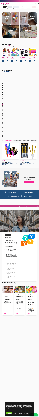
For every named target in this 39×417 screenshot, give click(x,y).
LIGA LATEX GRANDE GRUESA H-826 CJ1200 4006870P (24, 63)
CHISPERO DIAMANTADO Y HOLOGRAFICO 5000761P (9, 164)
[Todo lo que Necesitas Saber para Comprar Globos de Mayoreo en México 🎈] (31, 289)
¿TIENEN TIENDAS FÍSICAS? (10, 269)
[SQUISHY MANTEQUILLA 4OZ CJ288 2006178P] (33, 52)
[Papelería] (28, 31)
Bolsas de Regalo (33, 140)
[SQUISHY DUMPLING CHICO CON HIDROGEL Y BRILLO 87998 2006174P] (15, 52)
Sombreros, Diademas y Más (17, 140)
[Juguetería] (6, 18)
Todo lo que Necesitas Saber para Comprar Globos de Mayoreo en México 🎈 (31, 299)
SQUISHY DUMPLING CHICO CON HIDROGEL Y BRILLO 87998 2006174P (15, 63)
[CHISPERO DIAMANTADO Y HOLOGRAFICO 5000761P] (10, 151)
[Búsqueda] (34, 3)
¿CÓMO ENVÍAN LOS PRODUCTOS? (10, 273)
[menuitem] (5, 7)
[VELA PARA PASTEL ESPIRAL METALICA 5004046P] (28, 151)
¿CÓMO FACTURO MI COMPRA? (10, 277)
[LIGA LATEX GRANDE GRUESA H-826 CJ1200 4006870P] (24, 52)
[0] (37, 3)
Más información (26, 413)
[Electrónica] (32, 18)
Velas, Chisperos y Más (8, 140)
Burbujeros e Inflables (26, 140)
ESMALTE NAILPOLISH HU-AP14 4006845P (6, 63)
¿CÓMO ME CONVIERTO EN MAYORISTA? (11, 250)
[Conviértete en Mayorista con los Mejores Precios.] (19, 289)
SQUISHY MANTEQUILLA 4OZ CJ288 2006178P (32, 63)
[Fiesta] (15, 18)
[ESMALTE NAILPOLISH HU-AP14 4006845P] (6, 52)
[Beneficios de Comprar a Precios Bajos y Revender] (7, 289)
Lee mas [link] (5, 313)
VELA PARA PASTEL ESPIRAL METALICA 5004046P (27, 164)
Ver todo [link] (34, 46)
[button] (29, 182)
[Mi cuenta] (36, 3)
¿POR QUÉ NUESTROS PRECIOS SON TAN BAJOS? (11, 264)
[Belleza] (10, 31)
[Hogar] (24, 18)
